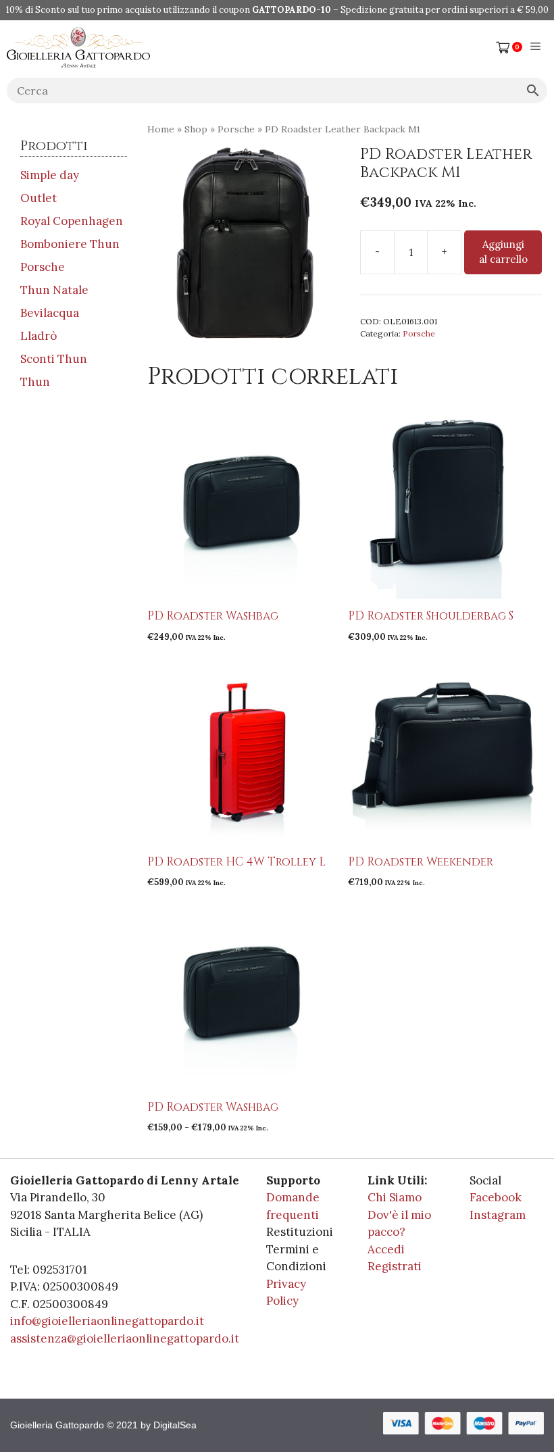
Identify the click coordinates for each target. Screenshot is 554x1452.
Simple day (49, 175)
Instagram (498, 1214)
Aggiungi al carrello (503, 252)
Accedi (386, 1249)
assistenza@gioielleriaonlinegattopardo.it (124, 1338)
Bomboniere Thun (70, 243)
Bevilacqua (49, 312)
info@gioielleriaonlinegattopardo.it (107, 1320)
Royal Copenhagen (71, 221)
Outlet (38, 198)
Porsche (236, 129)
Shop (195, 129)
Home (160, 129)
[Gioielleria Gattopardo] (78, 47)
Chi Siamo (395, 1197)
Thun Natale (54, 289)
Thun (35, 381)
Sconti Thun (53, 358)
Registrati (395, 1266)
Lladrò (38, 335)
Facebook (496, 1197)
